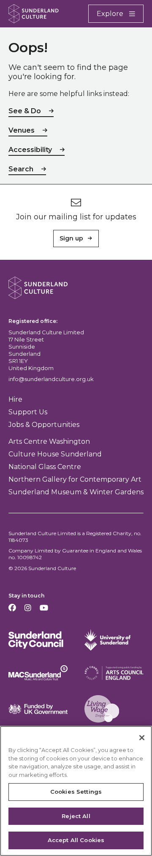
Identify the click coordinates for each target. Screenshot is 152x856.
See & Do (24, 111)
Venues (21, 130)
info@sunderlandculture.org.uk (51, 379)
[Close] (142, 737)
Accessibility (30, 150)
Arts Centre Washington (49, 441)
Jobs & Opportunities (43, 425)
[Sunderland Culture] (33, 13)
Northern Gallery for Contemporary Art (74, 479)
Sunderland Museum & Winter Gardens (76, 492)
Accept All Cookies (76, 840)
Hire (15, 399)
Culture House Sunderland (55, 454)
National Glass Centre (44, 467)
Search (20, 169)
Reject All (76, 816)
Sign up (71, 238)
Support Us (27, 412)
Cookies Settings (76, 791)
